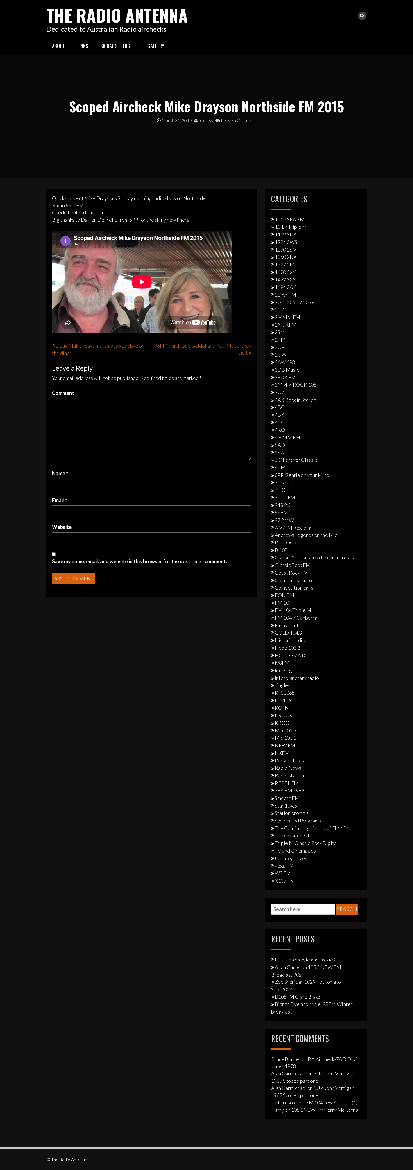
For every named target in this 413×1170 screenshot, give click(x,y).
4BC (280, 407)
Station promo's (292, 813)
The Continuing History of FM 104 (312, 828)
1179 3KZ (285, 234)
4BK (279, 415)
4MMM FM (287, 437)
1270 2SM (286, 249)
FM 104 (283, 603)
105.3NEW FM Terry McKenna (324, 1110)
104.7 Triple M (291, 227)
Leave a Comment (238, 120)
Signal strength (117, 46)
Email (59, 500)
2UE (280, 347)
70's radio (285, 482)
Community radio (293, 580)
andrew (205, 120)
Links (82, 46)
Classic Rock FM (292, 565)
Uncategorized (291, 858)
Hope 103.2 (287, 648)
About (58, 46)
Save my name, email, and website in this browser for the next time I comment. (139, 561)
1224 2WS (286, 242)
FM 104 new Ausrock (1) (331, 1102)
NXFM (282, 753)
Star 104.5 (286, 806)
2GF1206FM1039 (294, 302)
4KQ (280, 430)
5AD (280, 445)
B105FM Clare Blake (297, 997)
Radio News (288, 768)
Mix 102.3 (285, 730)
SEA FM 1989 (289, 790)
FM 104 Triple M (293, 610)
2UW (281, 354)
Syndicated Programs (298, 820)
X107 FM (285, 881)
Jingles (282, 685)
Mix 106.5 (285, 738)
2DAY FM (285, 295)
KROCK (283, 715)
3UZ (280, 392)
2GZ (279, 309)
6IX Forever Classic (296, 460)
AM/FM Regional (294, 528)
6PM (280, 467)
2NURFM (285, 325)
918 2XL (283, 505)
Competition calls (294, 587)
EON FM (284, 595)
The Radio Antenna (117, 14)
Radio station (289, 775)
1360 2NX (286, 257)
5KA (279, 452)
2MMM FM (287, 317)
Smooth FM (287, 798)
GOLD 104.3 (288, 632)
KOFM (282, 708)
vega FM (284, 865)
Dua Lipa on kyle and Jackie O (306, 959)
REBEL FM (287, 783)
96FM (281, 512)
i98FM (282, 663)
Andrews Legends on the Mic (306, 535)
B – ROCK (286, 542)
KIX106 (283, 700)
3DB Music (287, 370)
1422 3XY (285, 279)
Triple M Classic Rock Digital (306, 843)
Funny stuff (286, 625)
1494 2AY (285, 287)
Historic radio (290, 640)
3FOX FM (285, 377)
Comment (63, 393)
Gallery (156, 46)
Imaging (283, 670)
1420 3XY (285, 272)
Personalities (289, 760)
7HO (280, 490)
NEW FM (285, 745)
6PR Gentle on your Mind (302, 475)
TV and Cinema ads (295, 851)
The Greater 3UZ (293, 835)
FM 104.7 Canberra (296, 618)
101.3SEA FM (290, 219)
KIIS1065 (285, 693)
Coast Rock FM (291, 573)
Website (62, 527)
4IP (278, 422)
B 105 (281, 550)
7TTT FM (285, 497)
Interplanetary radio (297, 678)
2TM (280, 340)
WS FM (283, 873)
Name (60, 473)
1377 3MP (286, 264)
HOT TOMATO (291, 655)
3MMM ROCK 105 (295, 385)
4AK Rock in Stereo (295, 400)
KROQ (282, 723)
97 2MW (284, 520)
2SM (280, 332)
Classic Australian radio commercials (314, 557)
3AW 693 (285, 362)
